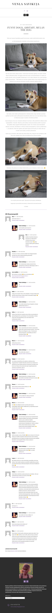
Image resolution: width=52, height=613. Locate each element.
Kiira (13, 531)
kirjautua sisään (14, 551)
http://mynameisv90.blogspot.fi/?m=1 (20, 275)
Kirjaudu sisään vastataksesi (18, 220)
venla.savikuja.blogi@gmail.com (18, 606)
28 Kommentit (29, 24)
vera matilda (15, 272)
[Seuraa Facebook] (27, 15)
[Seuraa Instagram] (25, 15)
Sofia (13, 312)
